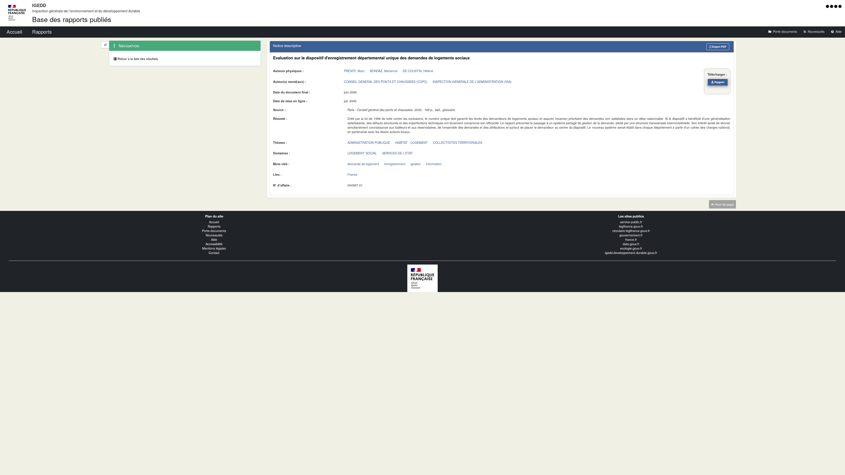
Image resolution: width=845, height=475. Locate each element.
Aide (214, 239)
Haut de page (724, 204)
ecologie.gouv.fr (631, 248)
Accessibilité (214, 244)
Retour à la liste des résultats (137, 59)
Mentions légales (214, 248)
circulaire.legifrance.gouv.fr (631, 230)
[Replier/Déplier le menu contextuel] (105, 44)
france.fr (631, 239)
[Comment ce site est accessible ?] (828, 6)
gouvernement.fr (631, 235)
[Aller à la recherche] (836, 6)
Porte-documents (214, 230)
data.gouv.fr (631, 244)
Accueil (214, 222)
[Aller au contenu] (832, 6)
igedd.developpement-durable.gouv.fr (631, 252)
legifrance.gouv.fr (631, 226)
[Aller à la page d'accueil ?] (839, 6)
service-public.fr (631, 222)
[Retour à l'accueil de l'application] (422, 278)
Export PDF (718, 47)
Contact (214, 252)
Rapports (214, 226)
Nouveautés (214, 235)
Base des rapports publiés (71, 19)
